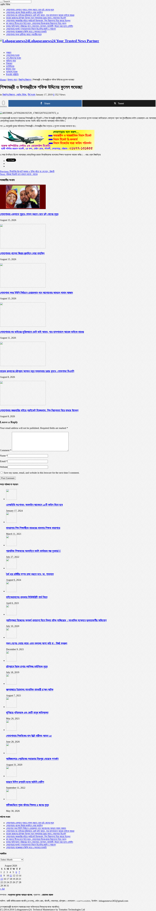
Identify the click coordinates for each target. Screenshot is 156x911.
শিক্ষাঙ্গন (9, 63)
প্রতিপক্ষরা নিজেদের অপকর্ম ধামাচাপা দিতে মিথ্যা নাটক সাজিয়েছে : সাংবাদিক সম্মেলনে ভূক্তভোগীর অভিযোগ (56, 620)
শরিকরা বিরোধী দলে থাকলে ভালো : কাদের (18, 174)
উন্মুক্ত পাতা (10, 69)
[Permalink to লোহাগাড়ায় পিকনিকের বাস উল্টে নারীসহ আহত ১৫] (11, 729)
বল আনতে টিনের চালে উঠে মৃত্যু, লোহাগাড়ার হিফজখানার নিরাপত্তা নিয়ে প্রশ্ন (36, 23)
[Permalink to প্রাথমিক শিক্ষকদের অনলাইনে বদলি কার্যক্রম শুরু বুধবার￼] (11, 545)
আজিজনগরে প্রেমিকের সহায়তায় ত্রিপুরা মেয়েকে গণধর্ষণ (32, 758)
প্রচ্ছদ (8, 52)
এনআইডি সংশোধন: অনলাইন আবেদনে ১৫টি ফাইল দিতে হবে (34, 504)
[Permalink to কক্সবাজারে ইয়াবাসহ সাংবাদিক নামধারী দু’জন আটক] (11, 683)
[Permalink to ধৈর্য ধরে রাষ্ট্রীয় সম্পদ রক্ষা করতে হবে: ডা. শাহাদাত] (11, 568)
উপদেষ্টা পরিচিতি (12, 74)
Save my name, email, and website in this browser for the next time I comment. (41, 472)
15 (1, 879)
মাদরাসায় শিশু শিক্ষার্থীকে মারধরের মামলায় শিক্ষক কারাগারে (33, 528)
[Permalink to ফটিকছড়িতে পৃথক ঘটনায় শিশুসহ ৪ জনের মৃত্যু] (11, 799)
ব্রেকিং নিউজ (21, 94)
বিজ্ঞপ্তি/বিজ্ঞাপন (25, 79)
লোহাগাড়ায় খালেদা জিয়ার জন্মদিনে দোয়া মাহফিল (24, 12)
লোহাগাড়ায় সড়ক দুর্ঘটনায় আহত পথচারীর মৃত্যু (24, 34)
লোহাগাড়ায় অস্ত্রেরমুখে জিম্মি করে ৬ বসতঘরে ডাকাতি (26, 31)
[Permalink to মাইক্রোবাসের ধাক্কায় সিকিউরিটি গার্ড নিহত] (11, 591)
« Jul (2, 889)
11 (11, 875)
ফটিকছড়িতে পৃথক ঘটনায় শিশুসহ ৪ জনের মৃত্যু (27, 805)
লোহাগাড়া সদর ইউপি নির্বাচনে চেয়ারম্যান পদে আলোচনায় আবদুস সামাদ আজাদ (36, 292)
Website (4, 467)
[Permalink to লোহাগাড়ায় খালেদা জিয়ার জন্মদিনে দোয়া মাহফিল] (23, 247)
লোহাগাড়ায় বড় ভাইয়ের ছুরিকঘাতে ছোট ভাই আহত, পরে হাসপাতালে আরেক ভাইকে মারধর (40, 15)
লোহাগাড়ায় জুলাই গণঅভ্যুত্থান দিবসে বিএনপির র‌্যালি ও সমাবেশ (31, 29)
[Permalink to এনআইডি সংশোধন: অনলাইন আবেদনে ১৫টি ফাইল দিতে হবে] (11, 499)
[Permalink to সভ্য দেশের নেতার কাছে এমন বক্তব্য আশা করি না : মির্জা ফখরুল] (11, 637)
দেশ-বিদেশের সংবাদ (13, 58)
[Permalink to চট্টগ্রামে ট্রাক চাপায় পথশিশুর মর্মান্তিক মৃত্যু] (11, 660)
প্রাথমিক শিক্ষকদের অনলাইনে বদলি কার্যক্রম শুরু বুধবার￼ (33, 551)
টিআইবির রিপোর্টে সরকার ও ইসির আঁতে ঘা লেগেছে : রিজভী (27, 171)
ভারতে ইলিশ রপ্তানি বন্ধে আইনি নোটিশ (25, 782)
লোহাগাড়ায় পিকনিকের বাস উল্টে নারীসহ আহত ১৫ (29, 735)
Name (3, 455)
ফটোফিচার (10, 66)
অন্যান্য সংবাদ (12, 71)
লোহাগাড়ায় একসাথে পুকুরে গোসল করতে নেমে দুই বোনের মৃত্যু (30, 9)
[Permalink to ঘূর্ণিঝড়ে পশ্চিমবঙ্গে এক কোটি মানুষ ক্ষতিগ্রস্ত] (11, 706)
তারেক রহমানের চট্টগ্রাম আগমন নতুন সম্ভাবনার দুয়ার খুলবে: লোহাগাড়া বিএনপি (36, 18)
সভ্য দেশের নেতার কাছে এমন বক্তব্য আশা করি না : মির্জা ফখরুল (36, 643)
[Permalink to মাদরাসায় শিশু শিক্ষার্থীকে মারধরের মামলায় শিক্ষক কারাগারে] (11, 522)
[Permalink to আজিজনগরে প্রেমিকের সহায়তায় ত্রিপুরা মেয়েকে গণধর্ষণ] (11, 753)
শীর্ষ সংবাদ (31, 94)
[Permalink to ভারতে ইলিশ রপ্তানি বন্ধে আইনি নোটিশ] (11, 776)
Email (3, 461)
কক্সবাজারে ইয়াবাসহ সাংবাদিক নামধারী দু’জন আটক (29, 689)
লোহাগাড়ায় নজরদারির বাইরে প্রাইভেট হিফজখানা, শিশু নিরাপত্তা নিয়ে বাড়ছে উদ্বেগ (38, 20)
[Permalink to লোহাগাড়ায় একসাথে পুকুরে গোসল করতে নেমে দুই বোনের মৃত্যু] (23, 208)
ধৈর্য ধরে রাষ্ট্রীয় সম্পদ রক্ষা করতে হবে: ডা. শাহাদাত (30, 574)
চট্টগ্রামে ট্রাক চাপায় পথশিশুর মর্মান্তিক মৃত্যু (27, 666)
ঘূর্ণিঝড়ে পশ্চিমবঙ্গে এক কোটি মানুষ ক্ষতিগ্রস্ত (27, 712)
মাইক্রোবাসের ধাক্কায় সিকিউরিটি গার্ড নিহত (26, 597)
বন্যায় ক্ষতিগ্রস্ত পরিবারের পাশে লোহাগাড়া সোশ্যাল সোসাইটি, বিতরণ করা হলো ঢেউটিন (39, 26)
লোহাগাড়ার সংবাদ (13, 55)
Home (3, 79)
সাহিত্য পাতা (11, 60)
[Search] (1, 2)
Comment (5, 450)
